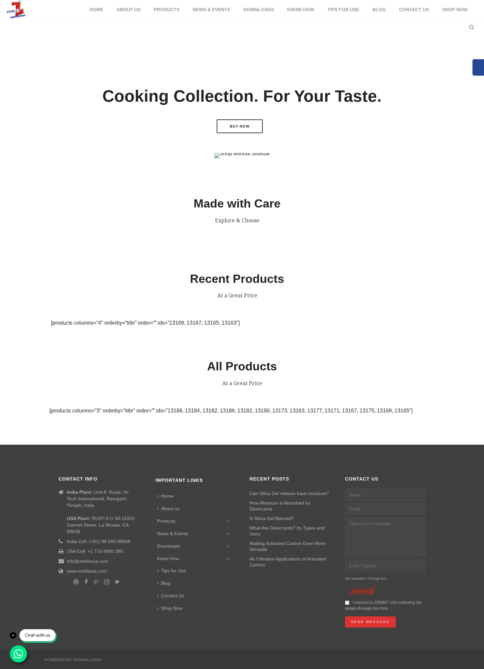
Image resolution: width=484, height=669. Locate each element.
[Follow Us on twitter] (117, 582)
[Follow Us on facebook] (86, 582)
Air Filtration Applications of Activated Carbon (288, 561)
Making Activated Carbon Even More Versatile (288, 546)
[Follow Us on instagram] (106, 582)
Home (96, 9)
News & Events (211, 9)
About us (129, 9)
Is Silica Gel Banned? (272, 518)
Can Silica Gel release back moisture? (289, 493)
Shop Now (455, 9)
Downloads (258, 9)
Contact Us (414, 9)
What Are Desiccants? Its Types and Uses (287, 530)
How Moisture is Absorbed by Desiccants (280, 505)
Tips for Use (343, 9)
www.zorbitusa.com (87, 571)
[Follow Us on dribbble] (76, 582)
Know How (300, 9)
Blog (379, 9)
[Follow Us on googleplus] (96, 582)
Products (166, 9)
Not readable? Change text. (366, 578)
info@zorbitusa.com (87, 561)
